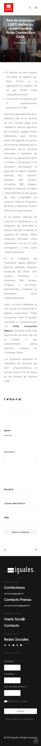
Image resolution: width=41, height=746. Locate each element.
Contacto (11, 625)
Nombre (8, 489)
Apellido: (10, 674)
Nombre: (10, 661)
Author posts (8, 435)
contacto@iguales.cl (14, 593)
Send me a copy (17, 701)
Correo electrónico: (16, 686)
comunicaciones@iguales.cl (17, 605)
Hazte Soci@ (14, 619)
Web (6, 517)
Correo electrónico (14, 503)
